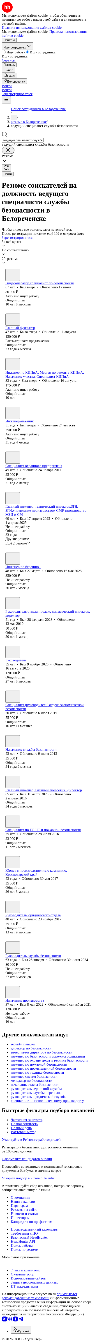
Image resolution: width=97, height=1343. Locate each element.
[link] (9, 75)
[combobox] (23, 140)
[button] (7, 86)
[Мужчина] (12, 275)
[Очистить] (8, 150)
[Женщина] (12, 320)
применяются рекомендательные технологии (39, 1296)
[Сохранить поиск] (6, 168)
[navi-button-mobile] (6, 99)
